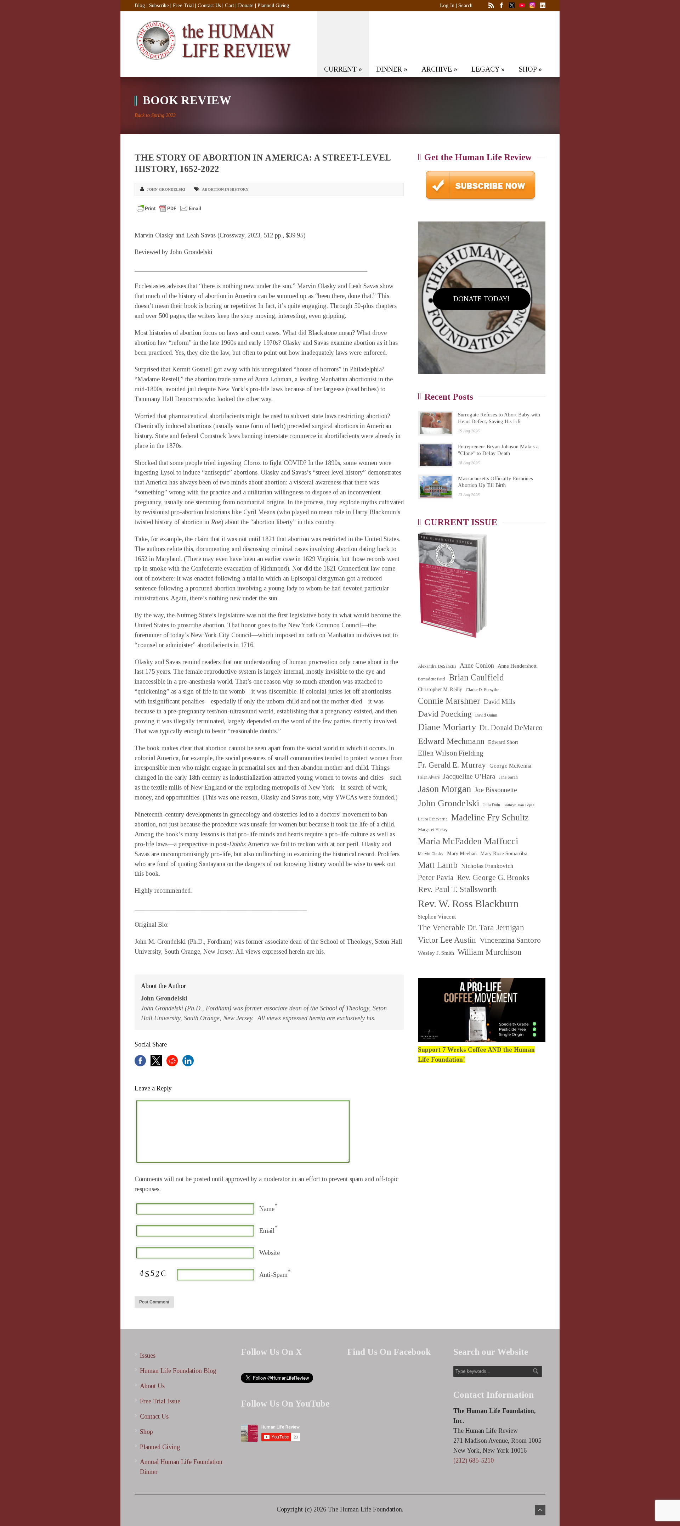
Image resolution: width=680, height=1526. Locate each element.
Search (465, 5)
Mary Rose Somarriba (503, 853)
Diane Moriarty (447, 727)
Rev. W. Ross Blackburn (468, 903)
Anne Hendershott (517, 666)
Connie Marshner (449, 701)
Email (266, 1230)
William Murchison (490, 952)
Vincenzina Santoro (510, 940)
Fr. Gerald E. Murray (452, 765)
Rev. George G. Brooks (493, 877)
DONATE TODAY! (481, 299)
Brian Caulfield (476, 677)
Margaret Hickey (433, 829)
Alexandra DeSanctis (437, 666)
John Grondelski (166, 189)
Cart (229, 5)
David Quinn (486, 715)
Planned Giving (273, 5)
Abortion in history (225, 189)
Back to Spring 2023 (155, 115)
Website (269, 1252)
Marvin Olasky (430, 854)
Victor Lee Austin (447, 940)
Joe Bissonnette (496, 789)
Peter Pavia (436, 877)
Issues (147, 1355)
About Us (152, 1386)
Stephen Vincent (437, 917)
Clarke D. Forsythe (482, 689)
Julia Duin (491, 805)
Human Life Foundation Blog (178, 1370)
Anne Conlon (477, 665)
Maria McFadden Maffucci (468, 841)
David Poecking (445, 713)
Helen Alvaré (429, 777)
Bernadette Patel (431, 679)
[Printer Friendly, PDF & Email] (169, 208)
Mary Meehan (462, 853)
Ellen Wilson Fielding (450, 753)
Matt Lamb (438, 865)
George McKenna (510, 766)
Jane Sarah (508, 777)
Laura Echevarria (433, 819)
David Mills (499, 701)
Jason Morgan (444, 789)
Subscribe (159, 5)
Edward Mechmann (451, 741)
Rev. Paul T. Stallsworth (457, 889)
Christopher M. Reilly (440, 689)
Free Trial (183, 5)
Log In (447, 5)
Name (266, 1208)
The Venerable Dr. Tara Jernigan (471, 927)
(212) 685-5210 (473, 1460)
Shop (146, 1431)
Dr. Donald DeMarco (511, 727)
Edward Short (503, 742)
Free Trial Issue (160, 1401)
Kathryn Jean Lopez (519, 805)
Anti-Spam (273, 1274)
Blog (140, 5)
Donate (246, 5)
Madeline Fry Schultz (489, 817)
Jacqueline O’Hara (469, 776)
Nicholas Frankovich (487, 866)
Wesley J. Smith (436, 953)
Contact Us (209, 5)
